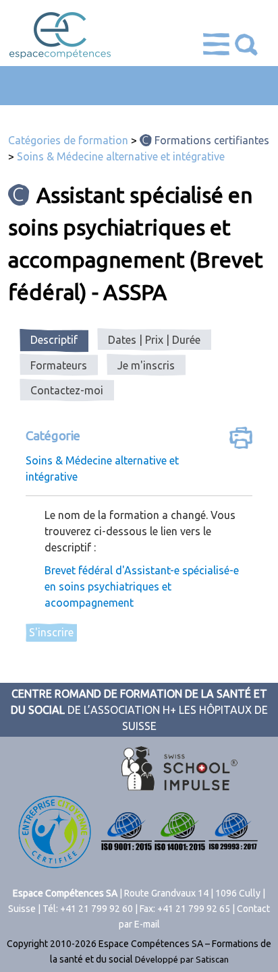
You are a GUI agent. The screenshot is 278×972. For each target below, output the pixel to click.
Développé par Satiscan (182, 959)
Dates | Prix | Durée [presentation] (154, 340)
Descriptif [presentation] (54, 340)
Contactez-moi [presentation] (66, 390)
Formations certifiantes (212, 140)
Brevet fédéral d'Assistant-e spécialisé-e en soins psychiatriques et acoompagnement (142, 586)
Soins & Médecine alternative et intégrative (121, 156)
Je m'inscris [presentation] (146, 365)
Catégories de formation (68, 140)
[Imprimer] (240, 440)
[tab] (54, 340)
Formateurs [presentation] (58, 365)
